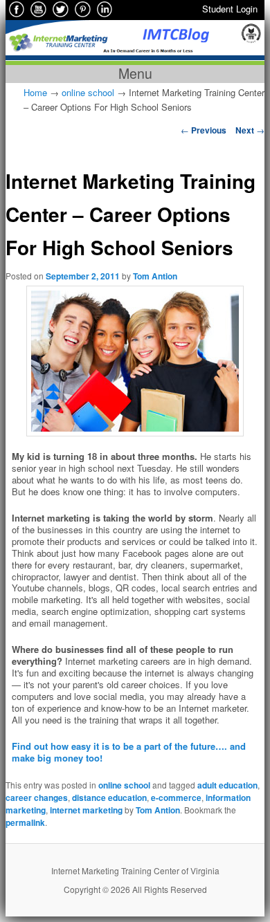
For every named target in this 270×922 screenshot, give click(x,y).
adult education (227, 785)
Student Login (230, 8)
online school (88, 92)
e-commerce (176, 797)
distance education (109, 797)
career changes (37, 797)
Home (35, 92)
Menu (135, 73)
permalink (25, 822)
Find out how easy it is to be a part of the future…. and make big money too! (129, 751)
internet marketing (86, 810)
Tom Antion (155, 276)
